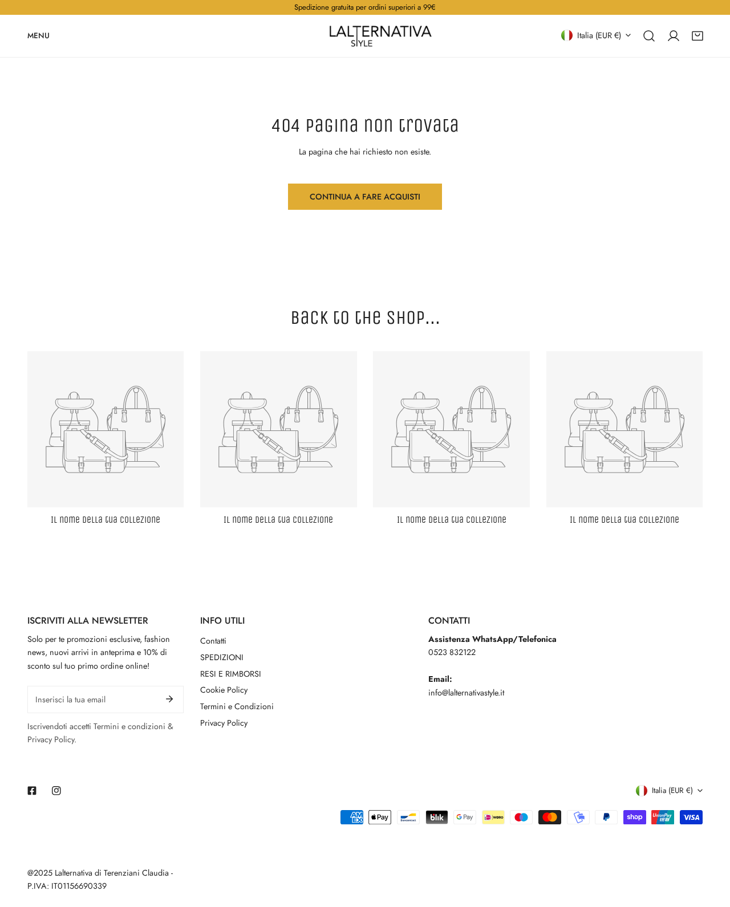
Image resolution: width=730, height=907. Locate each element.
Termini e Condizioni (237, 706)
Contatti (213, 640)
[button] (697, 35)
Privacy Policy (224, 723)
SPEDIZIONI (222, 657)
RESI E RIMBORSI (230, 674)
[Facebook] (32, 791)
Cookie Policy (224, 689)
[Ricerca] (649, 35)
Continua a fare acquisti (365, 196)
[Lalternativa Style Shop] (380, 36)
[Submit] (169, 699)
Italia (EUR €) (599, 34)
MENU (38, 35)
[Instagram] (56, 791)
